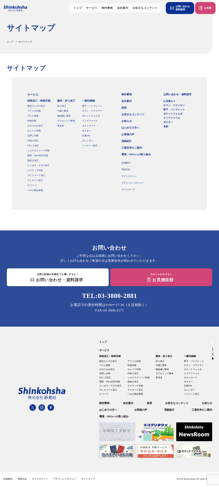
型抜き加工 (32, 160)
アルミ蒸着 (32, 116)
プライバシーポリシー (132, 183)
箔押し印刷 (32, 135)
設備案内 (125, 163)
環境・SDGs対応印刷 (37, 155)
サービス (91, 7)
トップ (78, 7)
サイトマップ (128, 189)
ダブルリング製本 (66, 120)
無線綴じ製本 (64, 116)
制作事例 (107, 7)
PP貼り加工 (33, 140)
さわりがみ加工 (35, 125)
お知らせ (126, 121)
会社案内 (122, 7)
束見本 (60, 125)
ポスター (86, 130)
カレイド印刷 (34, 130)
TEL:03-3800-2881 (109, 295)
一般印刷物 (88, 100)
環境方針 (125, 169)
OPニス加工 (33, 145)
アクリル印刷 (34, 111)
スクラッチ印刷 (35, 170)
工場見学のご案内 (131, 147)
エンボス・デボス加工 (38, 165)
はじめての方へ (130, 127)
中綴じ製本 (62, 111)
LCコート (32, 185)
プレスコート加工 (36, 175)
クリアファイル (90, 120)
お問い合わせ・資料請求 (177, 94)
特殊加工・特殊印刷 (38, 100)
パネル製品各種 (35, 190)
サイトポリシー (129, 176)
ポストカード (88, 125)
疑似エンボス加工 (36, 106)
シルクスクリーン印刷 (38, 150)
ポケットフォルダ (91, 116)
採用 (124, 107)
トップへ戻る (212, 352)
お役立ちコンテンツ (145, 7)
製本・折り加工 (66, 100)
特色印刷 (31, 120)
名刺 (165, 126)
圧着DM (86, 135)
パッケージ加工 (90, 145)
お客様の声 (127, 134)
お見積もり (169, 101)
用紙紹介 (126, 141)
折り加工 (61, 106)
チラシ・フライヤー (92, 111)
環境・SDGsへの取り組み (136, 154)
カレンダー (87, 140)
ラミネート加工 (35, 180)
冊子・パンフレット (92, 106)
